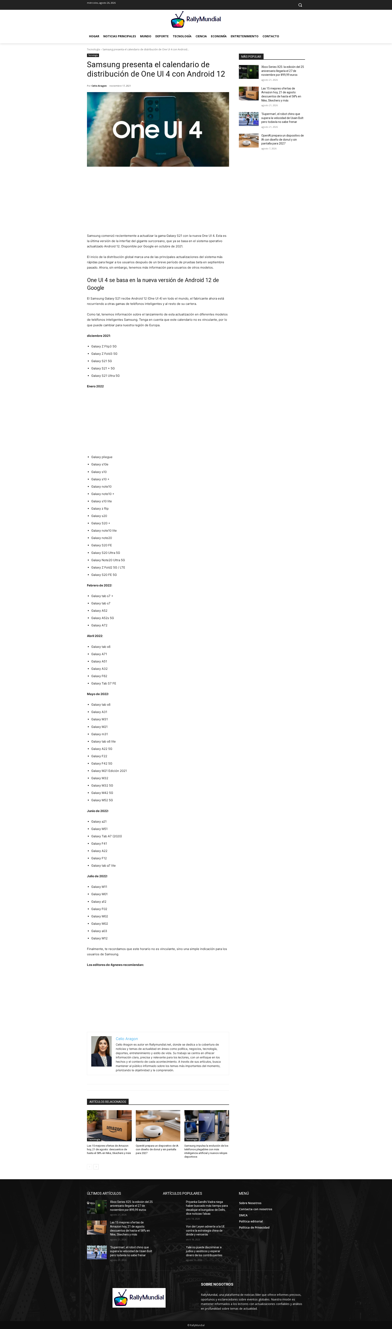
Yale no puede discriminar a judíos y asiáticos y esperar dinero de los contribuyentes (204, 1251)
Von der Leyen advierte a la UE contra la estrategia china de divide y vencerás (205, 1230)
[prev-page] (89, 1166)
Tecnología (93, 49)
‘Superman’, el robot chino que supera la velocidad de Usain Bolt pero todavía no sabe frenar (282, 117)
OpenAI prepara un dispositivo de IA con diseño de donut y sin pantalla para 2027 (157, 1149)
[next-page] (96, 1166)
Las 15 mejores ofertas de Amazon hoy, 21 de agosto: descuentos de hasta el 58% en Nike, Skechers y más (109, 1149)
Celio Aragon (99, 85)
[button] (300, 5)
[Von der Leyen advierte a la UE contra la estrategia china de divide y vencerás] (173, 1232)
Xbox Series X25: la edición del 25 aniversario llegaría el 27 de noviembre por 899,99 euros (282, 70)
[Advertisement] (158, 202)
